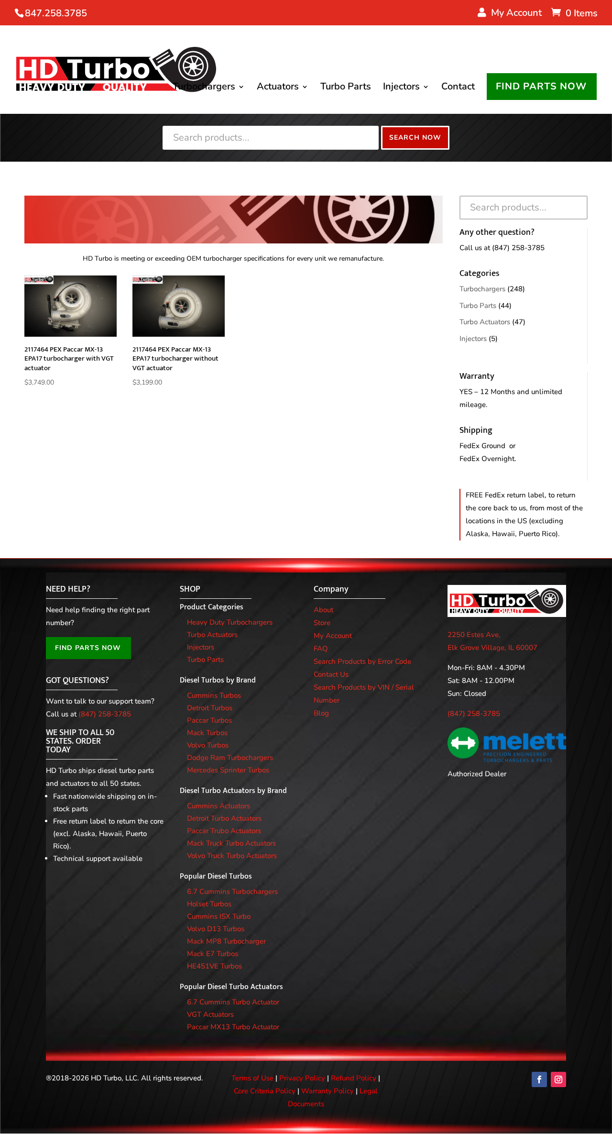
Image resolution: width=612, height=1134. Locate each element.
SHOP (190, 589)
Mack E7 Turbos (212, 953)
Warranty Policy (327, 1091)
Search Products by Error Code (362, 661)
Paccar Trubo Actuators (224, 831)
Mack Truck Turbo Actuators (231, 843)
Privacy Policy (302, 1078)
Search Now (415, 137)
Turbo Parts (345, 88)
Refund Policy (353, 1078)
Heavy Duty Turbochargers (230, 622)
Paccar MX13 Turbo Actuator (233, 1027)
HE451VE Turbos (214, 966)
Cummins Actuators (218, 806)
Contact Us (331, 674)
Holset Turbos (209, 904)
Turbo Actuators (484, 322)
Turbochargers (204, 88)
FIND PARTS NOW (541, 86)
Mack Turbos (207, 733)
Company (331, 589)
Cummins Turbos (214, 695)
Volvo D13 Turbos (215, 929)
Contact (458, 88)
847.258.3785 (56, 13)
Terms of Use (252, 1078)
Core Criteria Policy (264, 1091)
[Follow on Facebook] (539, 1079)
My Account (333, 635)
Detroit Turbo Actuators (224, 818)
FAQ (321, 648)
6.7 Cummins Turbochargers (232, 891)
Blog (321, 713)
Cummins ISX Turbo (219, 916)
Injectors (401, 88)
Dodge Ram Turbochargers (230, 757)
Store (322, 623)
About (323, 610)
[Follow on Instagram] (558, 1079)
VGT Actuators (210, 1014)
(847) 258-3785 (518, 248)
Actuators (278, 88)
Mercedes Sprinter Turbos (228, 770)
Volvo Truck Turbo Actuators (232, 855)
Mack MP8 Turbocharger (226, 941)
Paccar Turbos (209, 720)
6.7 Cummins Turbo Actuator (233, 1002)
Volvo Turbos (208, 745)
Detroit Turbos (209, 708)
